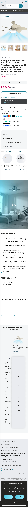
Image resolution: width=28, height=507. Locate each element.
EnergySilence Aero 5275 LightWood (7, 166)
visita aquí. (18, 492)
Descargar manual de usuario (8, 89)
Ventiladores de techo (13, 151)
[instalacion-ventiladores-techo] (4, 143)
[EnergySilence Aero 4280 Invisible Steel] (21, 158)
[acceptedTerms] (2, 465)
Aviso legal (21, 501)
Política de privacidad (14, 501)
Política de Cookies (6, 501)
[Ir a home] (1, 13)
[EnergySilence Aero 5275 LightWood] (7, 158)
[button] (25, 47)
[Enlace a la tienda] (4, 2)
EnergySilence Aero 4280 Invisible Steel (21, 166)
